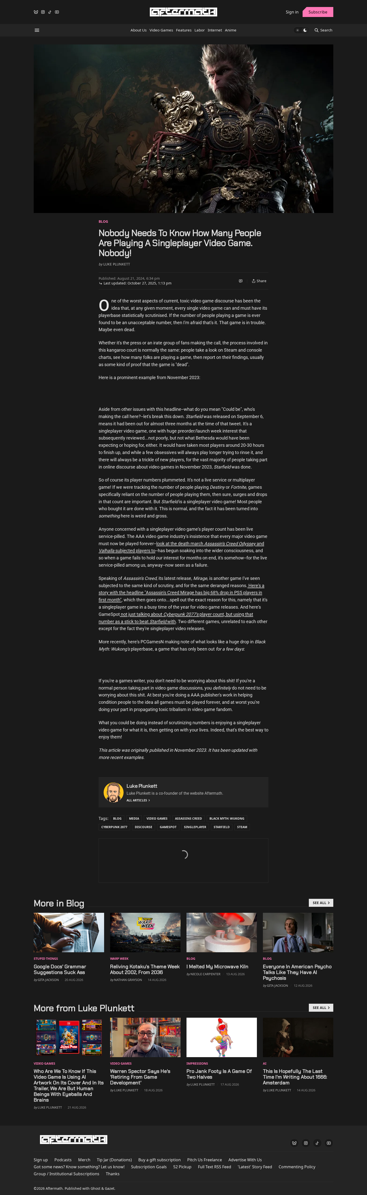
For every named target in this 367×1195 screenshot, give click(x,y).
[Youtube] (57, 12)
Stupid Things (46, 958)
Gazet (109, 1188)
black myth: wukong (226, 818)
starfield (222, 827)
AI (264, 1063)
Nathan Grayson (128, 979)
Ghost (95, 1188)
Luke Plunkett (116, 264)
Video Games (157, 818)
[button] (41, 1160)
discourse (143, 827)
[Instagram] (43, 12)
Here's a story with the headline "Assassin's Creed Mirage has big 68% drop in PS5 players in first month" (181, 593)
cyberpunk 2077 (114, 827)
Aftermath (54, 1188)
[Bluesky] (36, 12)
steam (242, 827)
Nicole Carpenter (205, 974)
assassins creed (188, 818)
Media (134, 818)
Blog (103, 221)
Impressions (197, 1063)
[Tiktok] (50, 12)
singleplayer (195, 827)
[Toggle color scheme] (301, 30)
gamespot (168, 827)
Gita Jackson (48, 979)
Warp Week (119, 958)
